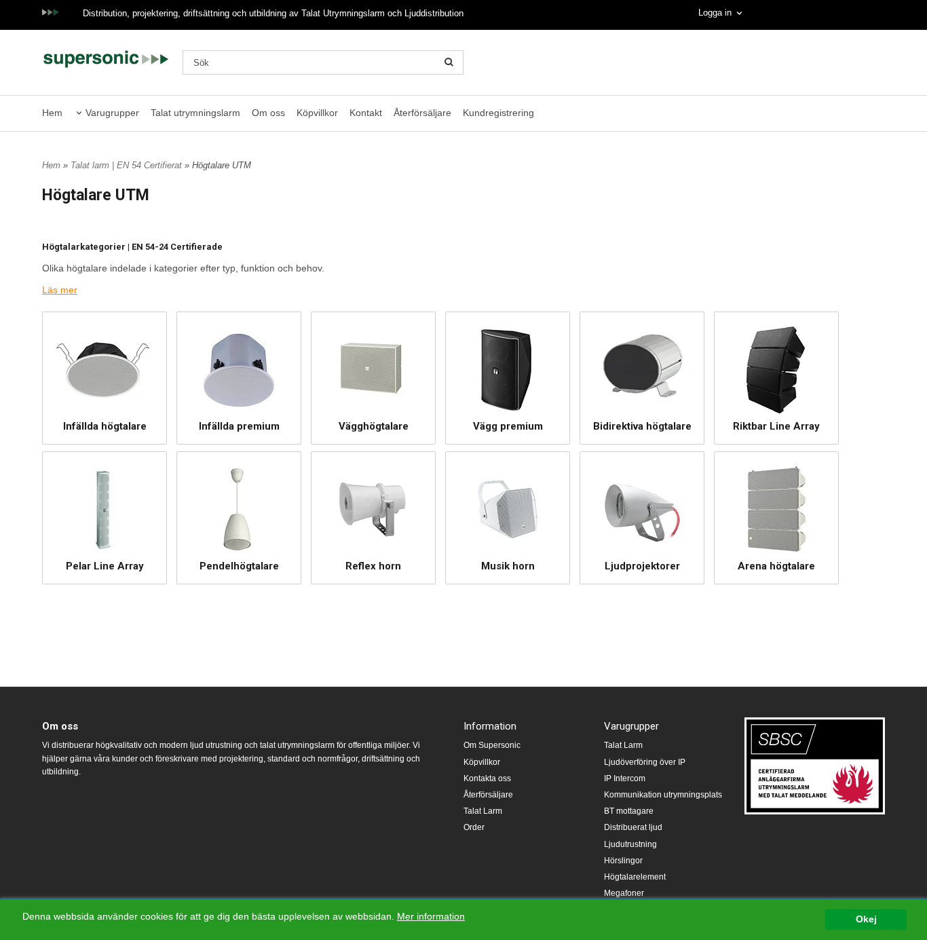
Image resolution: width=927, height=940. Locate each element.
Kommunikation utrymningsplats (663, 795)
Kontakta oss (487, 778)
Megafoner (624, 893)
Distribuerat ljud (633, 827)
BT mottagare (629, 811)
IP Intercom (624, 778)
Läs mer (59, 289)
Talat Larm (482, 811)
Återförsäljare (422, 112)
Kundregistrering (498, 112)
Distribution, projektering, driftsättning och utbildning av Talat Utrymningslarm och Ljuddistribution (273, 13)
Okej (866, 919)
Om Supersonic (492, 745)
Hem (52, 112)
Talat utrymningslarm (195, 112)
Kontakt (365, 112)
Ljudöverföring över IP (644, 762)
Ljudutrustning (630, 844)
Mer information (431, 916)
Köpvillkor (317, 112)
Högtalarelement (635, 877)
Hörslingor (623, 860)
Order (474, 827)
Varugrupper (112, 112)
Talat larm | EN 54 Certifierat (128, 165)
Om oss (268, 112)
